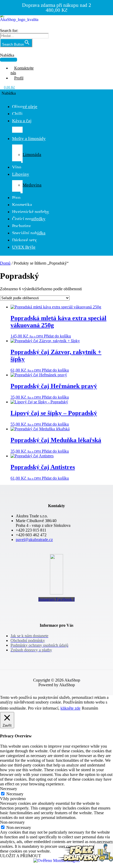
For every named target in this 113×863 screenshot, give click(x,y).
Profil (18, 78)
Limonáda (32, 154)
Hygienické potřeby (30, 211)
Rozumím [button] (90, 708)
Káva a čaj (22, 120)
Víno (16, 167)
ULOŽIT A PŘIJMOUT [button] (20, 856)
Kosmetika (22, 204)
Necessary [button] (8, 788)
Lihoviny (20, 174)
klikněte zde (70, 708)
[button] (8, 57)
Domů (5, 263)
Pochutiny (21, 225)
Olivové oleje (24, 106)
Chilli (17, 113)
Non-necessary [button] (12, 822)
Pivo (16, 197)
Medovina (32, 185)
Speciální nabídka (28, 233)
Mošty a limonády (29, 138)
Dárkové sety (24, 240)
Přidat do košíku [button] (57, 336)
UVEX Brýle (23, 247)
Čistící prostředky (28, 218)
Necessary (14, 794)
